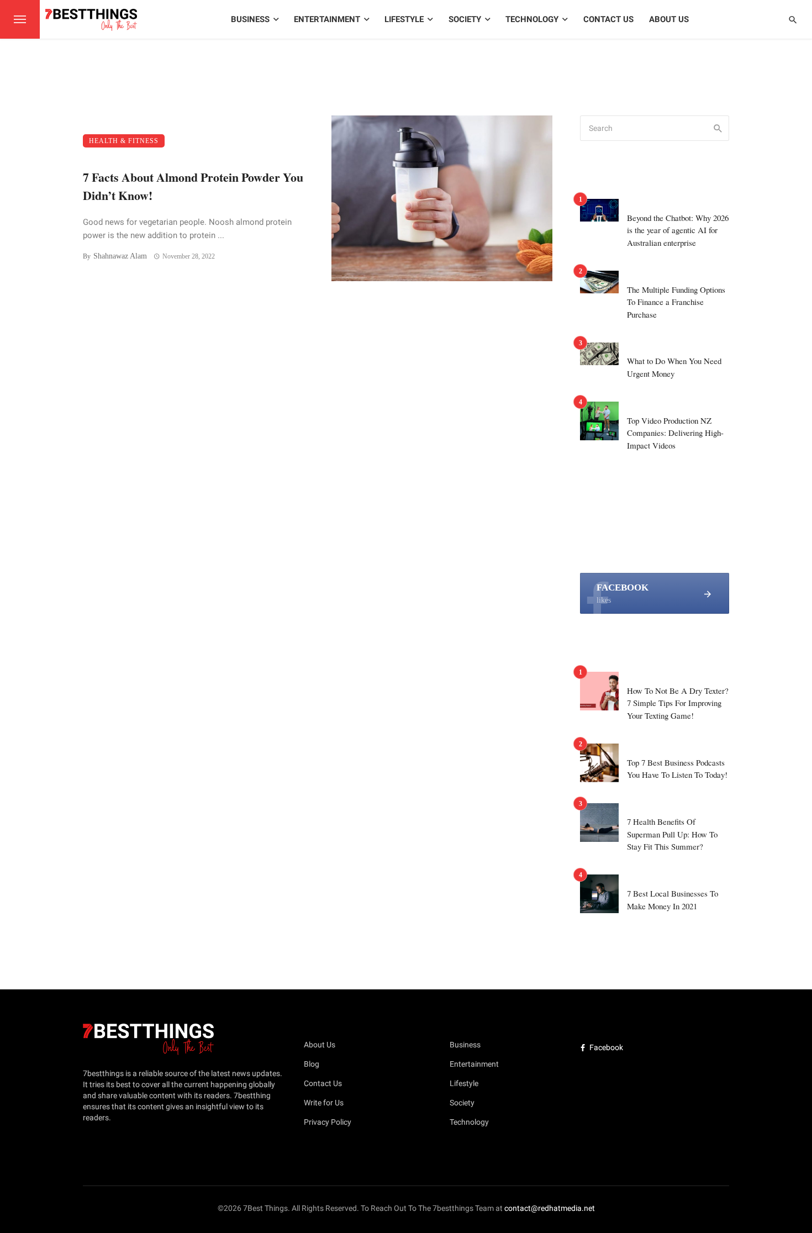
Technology (531, 19)
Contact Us (608, 19)
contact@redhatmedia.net (549, 1208)
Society (465, 19)
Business (250, 19)
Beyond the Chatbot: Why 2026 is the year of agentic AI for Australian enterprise (678, 230)
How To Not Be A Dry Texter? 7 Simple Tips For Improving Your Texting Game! (678, 703)
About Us (669, 19)
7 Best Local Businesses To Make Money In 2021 (672, 899)
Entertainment (327, 19)
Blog (311, 1064)
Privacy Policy (327, 1122)
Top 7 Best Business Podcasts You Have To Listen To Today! (677, 769)
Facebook (606, 1047)
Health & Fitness (124, 141)
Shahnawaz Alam (120, 256)
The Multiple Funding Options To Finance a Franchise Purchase (676, 302)
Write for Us (324, 1102)
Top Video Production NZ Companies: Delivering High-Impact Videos (675, 433)
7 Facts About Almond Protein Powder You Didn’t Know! (193, 186)
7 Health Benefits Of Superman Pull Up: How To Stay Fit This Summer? (672, 834)
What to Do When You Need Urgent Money (674, 367)
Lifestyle (404, 19)
